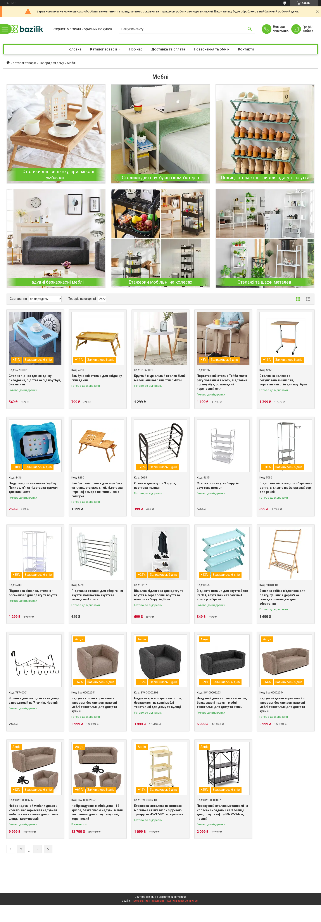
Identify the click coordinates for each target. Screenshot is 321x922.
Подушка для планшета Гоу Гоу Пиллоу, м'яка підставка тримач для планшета (33, 488)
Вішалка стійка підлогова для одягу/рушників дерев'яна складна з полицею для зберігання (282, 597)
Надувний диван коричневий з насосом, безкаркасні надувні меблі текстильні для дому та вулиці (282, 705)
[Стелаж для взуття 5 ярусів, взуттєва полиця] (223, 445)
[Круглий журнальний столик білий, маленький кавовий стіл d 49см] (160, 338)
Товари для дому (51, 63)
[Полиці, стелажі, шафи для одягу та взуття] (265, 133)
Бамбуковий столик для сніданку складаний (96, 378)
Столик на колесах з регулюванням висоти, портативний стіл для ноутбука (283, 380)
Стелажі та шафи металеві (265, 282)
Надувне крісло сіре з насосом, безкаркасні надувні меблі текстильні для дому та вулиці (158, 703)
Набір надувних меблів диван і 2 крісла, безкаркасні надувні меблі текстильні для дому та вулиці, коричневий (97, 812)
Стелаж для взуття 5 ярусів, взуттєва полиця (218, 485)
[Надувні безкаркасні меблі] (56, 238)
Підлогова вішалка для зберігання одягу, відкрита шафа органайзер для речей (285, 488)
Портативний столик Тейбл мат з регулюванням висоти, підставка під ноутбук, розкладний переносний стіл (222, 382)
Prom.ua (181, 896)
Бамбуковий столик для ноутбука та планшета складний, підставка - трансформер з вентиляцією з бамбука (97, 490)
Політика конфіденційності (182, 900)
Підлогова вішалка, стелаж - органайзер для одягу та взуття (33, 593)
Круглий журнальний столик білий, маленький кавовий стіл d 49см (160, 378)
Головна (74, 49)
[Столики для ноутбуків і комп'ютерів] (160, 133)
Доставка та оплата (168, 49)
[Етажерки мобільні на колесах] (160, 238)
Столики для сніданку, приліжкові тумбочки (58, 174)
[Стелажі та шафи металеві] (265, 238)
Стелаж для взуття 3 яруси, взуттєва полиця (155, 485)
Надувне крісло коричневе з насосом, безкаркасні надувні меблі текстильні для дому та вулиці (94, 705)
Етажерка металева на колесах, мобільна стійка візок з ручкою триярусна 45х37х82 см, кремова (158, 810)
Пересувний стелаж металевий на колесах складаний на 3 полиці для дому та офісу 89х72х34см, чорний (222, 812)
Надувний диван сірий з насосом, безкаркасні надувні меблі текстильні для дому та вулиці (222, 703)
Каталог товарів (103, 49)
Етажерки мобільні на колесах (160, 282)
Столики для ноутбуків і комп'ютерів (160, 177)
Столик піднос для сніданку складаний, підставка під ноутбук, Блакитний (35, 380)
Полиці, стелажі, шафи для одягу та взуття (265, 177)
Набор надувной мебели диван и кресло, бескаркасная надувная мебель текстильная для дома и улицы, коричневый (33, 812)
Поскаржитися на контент (148, 900)
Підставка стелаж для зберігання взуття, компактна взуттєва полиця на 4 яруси (97, 595)
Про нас (136, 49)
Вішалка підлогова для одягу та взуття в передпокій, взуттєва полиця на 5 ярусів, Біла (158, 595)
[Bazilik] (26, 29)
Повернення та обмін (211, 49)
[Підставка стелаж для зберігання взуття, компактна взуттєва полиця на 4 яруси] (97, 553)
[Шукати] (249, 29)
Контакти (246, 49)
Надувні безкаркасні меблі (56, 282)
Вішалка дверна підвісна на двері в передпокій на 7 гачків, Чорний (34, 700)
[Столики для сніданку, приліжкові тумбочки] (56, 133)
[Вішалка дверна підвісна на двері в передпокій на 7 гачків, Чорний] (35, 660)
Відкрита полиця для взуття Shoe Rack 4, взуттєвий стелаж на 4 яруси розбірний (222, 595)
